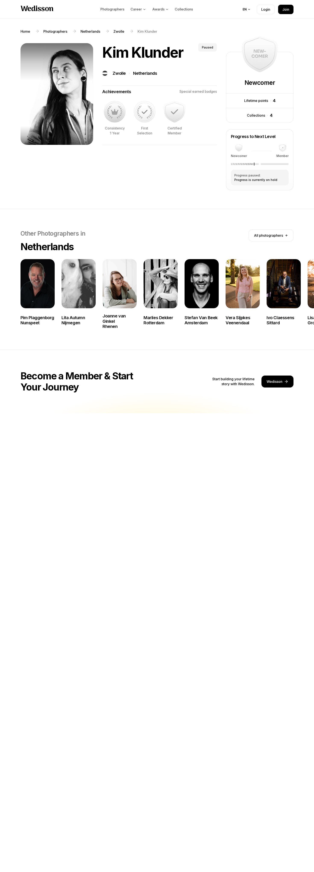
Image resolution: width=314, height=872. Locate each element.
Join (285, 9)
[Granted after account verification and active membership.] (174, 111)
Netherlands (145, 73)
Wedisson (37, 9)
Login (265, 9)
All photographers (268, 235)
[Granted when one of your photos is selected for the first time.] (144, 111)
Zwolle (119, 73)
